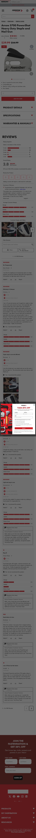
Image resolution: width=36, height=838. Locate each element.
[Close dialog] (34, 405)
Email (15, 415)
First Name (16, 412)
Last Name (25, 412)
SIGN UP (23, 428)
